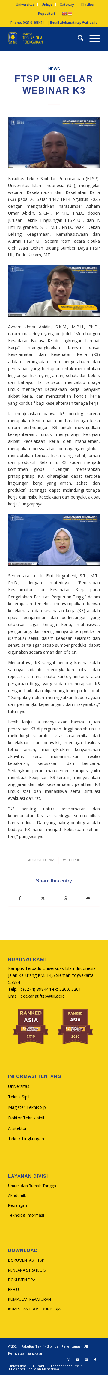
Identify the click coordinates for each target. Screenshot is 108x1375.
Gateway (67, 4)
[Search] (77, 39)
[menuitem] (25, 4)
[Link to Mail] (86, 1359)
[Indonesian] (70, 13)
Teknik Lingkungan (26, 1138)
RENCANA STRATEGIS (27, 1270)
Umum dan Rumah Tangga (32, 1185)
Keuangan (17, 1205)
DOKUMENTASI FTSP (26, 1260)
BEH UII (14, 1289)
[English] (65, 13)
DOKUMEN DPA (21, 1279)
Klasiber (88, 4)
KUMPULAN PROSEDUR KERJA (34, 1309)
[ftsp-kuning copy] (45, 39)
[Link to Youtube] (77, 1359)
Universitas (25, 4)
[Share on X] (43, 898)
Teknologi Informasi (26, 1215)
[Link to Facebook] (95, 1359)
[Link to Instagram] (68, 1359)
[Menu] (91, 39)
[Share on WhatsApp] (65, 898)
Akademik (17, 1195)
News (54, 69)
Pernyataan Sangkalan (25, 1353)
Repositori (46, 13)
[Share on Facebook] (19, 898)
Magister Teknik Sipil (28, 1107)
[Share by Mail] (88, 898)
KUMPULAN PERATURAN (29, 1299)
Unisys (47, 4)
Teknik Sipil (18, 1097)
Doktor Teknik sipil (26, 1118)
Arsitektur (17, 1128)
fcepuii (73, 860)
